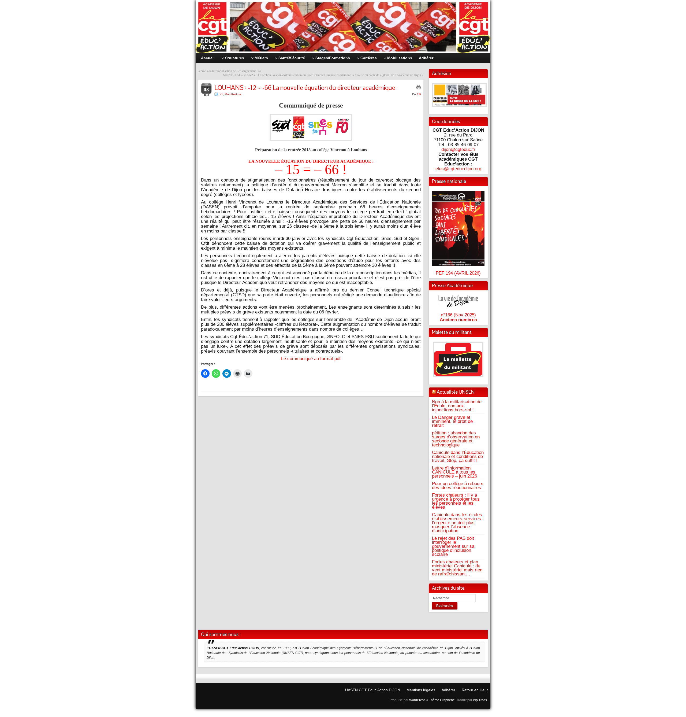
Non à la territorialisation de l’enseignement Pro (231, 71)
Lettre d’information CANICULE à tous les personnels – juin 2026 (454, 472)
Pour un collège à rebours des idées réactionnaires (457, 485)
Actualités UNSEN (456, 392)
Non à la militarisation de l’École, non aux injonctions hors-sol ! (457, 405)
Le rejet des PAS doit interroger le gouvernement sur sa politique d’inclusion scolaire (453, 546)
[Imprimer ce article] (418, 87)
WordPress (417, 700)
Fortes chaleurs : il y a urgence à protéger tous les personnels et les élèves (456, 501)
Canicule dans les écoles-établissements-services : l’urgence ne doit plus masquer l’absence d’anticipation (458, 522)
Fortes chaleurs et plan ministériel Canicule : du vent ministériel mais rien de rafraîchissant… (457, 567)
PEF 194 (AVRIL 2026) (458, 273)
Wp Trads (480, 700)
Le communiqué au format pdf (311, 358)
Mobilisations (233, 94)
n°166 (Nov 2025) (458, 314)
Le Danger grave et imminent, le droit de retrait (452, 421)
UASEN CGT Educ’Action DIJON (372, 690)
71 (221, 94)
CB (419, 94)
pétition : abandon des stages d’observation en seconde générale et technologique (456, 439)
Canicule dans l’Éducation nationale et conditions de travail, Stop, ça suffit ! (458, 456)
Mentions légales (421, 690)
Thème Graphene (442, 700)
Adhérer (448, 690)
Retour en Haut (475, 690)
